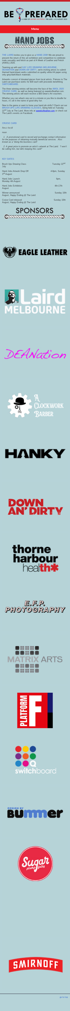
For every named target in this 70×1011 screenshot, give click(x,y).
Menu (35, 29)
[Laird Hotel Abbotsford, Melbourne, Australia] (35, 24)
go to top (64, 997)
